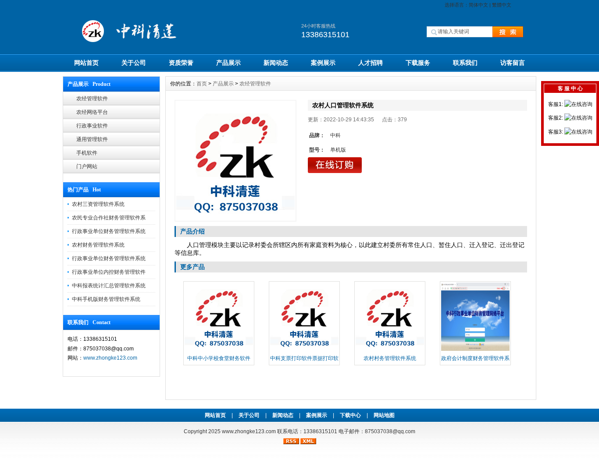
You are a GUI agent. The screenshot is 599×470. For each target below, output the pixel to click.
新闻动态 (276, 62)
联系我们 (465, 62)
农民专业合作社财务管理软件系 (109, 218)
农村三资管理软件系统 (98, 204)
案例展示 (323, 62)
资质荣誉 (181, 62)
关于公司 (133, 62)
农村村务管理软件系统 (390, 358)
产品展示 (228, 62)
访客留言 (512, 62)
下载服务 (418, 62)
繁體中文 (501, 4)
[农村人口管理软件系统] (235, 161)
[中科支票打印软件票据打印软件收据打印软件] (304, 350)
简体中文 (478, 4)
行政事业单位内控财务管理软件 (109, 272)
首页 (201, 84)
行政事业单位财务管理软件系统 (109, 231)
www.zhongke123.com (110, 358)
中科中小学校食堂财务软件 (218, 358)
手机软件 (86, 153)
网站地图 (384, 415)
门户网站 (86, 166)
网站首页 (86, 62)
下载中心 (350, 415)
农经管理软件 (92, 98)
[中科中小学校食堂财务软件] (219, 350)
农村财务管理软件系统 (98, 245)
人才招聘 (370, 62)
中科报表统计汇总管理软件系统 (109, 286)
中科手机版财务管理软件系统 (106, 299)
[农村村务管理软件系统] (390, 350)
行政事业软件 (92, 126)
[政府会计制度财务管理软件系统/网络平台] (475, 350)
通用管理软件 (92, 139)
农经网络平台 (92, 112)
